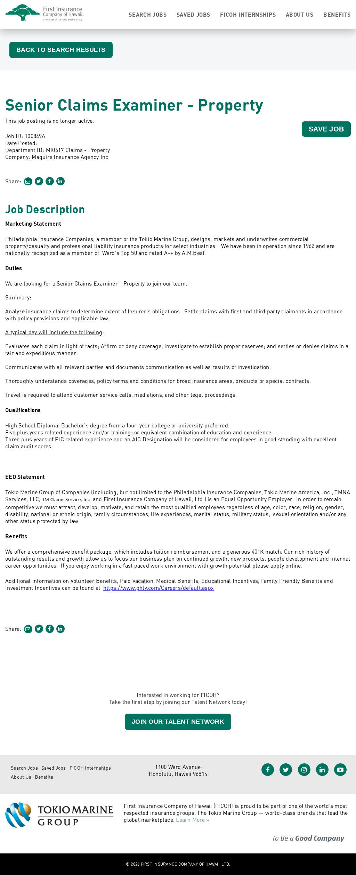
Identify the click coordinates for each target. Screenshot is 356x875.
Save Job (326, 129)
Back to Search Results (61, 49)
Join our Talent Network (178, 721)
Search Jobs (148, 14)
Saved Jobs (193, 14)
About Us (300, 14)
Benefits (337, 14)
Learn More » (192, 819)
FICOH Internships (248, 14)
